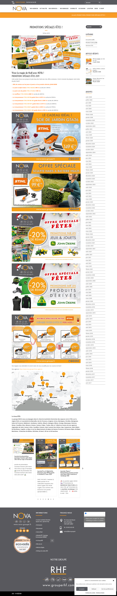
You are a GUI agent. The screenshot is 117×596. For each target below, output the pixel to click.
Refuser (94, 589)
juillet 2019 (89, 319)
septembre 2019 (90, 313)
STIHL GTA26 (30, 91)
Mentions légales (100, 592)
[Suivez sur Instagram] (20, 530)
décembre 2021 (90, 240)
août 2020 (89, 284)
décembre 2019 (90, 304)
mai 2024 (88, 161)
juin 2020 (88, 289)
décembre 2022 (90, 205)
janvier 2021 (89, 272)
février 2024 (89, 170)
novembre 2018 (90, 342)
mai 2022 (88, 225)
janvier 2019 (89, 336)
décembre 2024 (90, 143)
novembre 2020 (90, 275)
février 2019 (89, 333)
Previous (9, 468)
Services (88, 45)
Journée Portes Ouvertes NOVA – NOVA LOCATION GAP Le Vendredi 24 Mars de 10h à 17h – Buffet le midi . (69, 473)
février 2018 (89, 368)
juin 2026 (88, 103)
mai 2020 (88, 292)
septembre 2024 (90, 152)
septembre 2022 (90, 213)
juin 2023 (88, 190)
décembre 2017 (90, 374)
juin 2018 (88, 356)
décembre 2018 (90, 339)
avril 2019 (88, 327)
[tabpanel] (23, 468)
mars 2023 (89, 199)
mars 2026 (89, 111)
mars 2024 (89, 167)
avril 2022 (88, 228)
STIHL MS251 (27, 107)
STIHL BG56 (23, 94)
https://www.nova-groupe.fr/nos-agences (31, 369)
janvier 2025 (89, 141)
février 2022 (89, 234)
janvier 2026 (89, 117)
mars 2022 (89, 231)
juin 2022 (88, 222)
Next (82, 468)
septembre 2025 (90, 126)
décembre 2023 (90, 176)
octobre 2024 (90, 149)
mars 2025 (89, 135)
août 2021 (89, 251)
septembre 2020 (90, 281)
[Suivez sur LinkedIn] (24, 530)
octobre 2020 (90, 278)
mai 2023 (88, 193)
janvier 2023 (89, 202)
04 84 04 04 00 (31, 2)
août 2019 (89, 316)
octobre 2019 (90, 310)
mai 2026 (88, 106)
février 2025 (89, 138)
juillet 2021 (89, 254)
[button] (113, 580)
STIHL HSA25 (30, 87)
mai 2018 (88, 359)
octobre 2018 (90, 345)
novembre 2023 (90, 178)
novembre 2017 (90, 377)
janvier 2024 (89, 173)
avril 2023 (88, 196)
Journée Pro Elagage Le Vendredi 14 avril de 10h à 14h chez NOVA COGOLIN (46, 472)
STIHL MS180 (27, 97)
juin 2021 (88, 257)
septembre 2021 (90, 248)
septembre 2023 (90, 184)
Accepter (82, 589)
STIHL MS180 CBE (29, 100)
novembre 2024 (90, 146)
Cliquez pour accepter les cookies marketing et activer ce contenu (94, 519)
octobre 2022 (90, 211)
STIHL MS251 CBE (29, 110)
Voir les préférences (107, 589)
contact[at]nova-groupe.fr (69, 531)
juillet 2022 (89, 219)
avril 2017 (88, 383)
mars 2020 (89, 298)
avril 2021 (88, 263)
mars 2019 (89, 330)
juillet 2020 (89, 286)
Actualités (89, 39)
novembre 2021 (90, 243)
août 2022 (89, 216)
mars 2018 (89, 365)
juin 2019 (88, 321)
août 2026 (89, 97)
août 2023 (89, 187)
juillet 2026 (89, 100)
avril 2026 (88, 108)
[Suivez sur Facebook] (17, 530)
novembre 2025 (90, 120)
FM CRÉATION (18, 593)
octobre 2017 (90, 380)
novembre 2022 (90, 208)
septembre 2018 (90, 348)
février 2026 (89, 114)
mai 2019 (88, 324)
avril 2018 (88, 362)
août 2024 (89, 155)
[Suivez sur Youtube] (27, 530)
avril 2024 (88, 164)
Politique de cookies (90, 592)
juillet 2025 (89, 129)
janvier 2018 (89, 371)
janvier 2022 (89, 237)
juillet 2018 (89, 354)
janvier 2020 (89, 301)
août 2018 (89, 351)
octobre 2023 (90, 181)
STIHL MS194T (28, 104)
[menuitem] (34, 8)
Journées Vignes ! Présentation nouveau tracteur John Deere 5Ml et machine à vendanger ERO (23, 473)
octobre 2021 (90, 246)
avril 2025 (88, 132)
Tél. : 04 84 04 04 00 (69, 527)
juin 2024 (88, 158)
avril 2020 (88, 295)
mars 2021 (89, 266)
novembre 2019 (90, 307)
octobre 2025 (90, 123)
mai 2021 (88, 260)
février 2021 (89, 269)
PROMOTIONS (90, 42)
